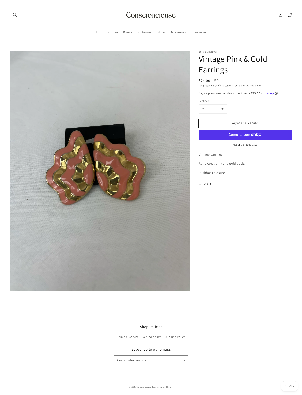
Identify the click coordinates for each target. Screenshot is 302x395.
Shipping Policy (175, 337)
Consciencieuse (143, 387)
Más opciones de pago (245, 144)
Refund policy (151, 337)
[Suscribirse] (183, 360)
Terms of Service (128, 337)
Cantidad (204, 101)
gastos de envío (212, 85)
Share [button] (207, 183)
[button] (14, 14)
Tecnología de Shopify (163, 387)
